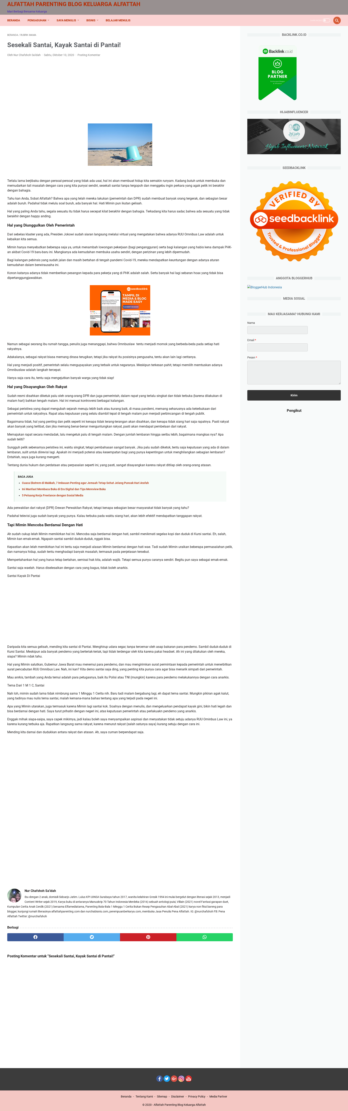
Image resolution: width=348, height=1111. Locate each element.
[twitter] (92, 937)
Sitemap (162, 1096)
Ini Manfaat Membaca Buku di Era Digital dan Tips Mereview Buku (64, 489)
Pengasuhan (37, 20)
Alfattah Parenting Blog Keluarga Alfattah (73, 4)
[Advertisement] (120, 90)
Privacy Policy (196, 1096)
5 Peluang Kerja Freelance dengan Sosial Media (52, 495)
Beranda (13, 20)
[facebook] (35, 937)
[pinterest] (148, 937)
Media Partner (218, 1096)
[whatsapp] (204, 937)
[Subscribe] (188, 1081)
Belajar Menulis (118, 20)
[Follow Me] (167, 1081)
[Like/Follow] (159, 1081)
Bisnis (90, 20)
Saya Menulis (66, 20)
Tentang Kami (144, 1096)
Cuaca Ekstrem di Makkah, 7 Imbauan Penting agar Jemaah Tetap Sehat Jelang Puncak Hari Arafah (85, 483)
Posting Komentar (89, 55)
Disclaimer (177, 1096)
